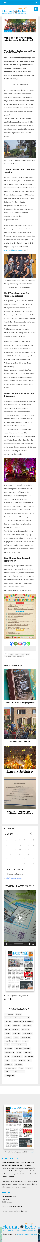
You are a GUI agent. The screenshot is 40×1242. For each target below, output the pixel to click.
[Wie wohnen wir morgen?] (20, 723)
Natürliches (27, 1052)
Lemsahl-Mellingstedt (19, 1045)
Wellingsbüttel (9, 1076)
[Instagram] (20, 644)
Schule (14, 1060)
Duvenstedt (16, 1026)
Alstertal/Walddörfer (12, 1018)
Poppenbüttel (29, 1056)
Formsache (25, 1029)
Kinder (17, 1041)
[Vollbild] (33, 944)
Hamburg (8, 1037)
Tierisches (18, 1064)
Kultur (17, 654)
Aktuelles (8, 31)
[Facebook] (12, 644)
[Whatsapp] (28, 644)
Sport (27, 654)
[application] (20, 918)
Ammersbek (25, 1018)
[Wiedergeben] (7, 944)
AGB (35, 1234)
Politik (7, 1056)
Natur (19, 1052)
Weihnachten (19, 1072)
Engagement (27, 1026)
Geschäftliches (27, 1033)
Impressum (19, 1234)
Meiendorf (8, 1049)
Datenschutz (29, 1234)
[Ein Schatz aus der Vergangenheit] (20, 684)
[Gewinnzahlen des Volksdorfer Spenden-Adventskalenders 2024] (20, 757)
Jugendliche (9, 1041)
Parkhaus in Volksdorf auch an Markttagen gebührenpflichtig (20, 812)
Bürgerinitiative (28, 1022)
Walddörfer (9, 1072)
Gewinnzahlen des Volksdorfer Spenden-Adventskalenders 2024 (20, 772)
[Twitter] (24, 644)
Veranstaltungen (10, 656)
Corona (7, 1026)
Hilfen (16, 1037)
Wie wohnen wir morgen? (20, 741)
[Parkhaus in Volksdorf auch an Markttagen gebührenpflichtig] (20, 793)
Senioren (22, 1060)
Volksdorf (20, 656)
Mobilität (27, 1049)
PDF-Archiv (8, 999)
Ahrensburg (9, 1014)
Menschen (18, 1049)
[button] (20, 918)
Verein (21, 1068)
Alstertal (18, 1014)
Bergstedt (17, 1022)
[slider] (18, 943)
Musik (22, 654)
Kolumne (25, 1041)
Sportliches (8, 1064)
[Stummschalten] (29, 944)
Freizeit (11, 654)
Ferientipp (15, 1029)
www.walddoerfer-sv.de (13, 250)
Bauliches (8, 1022)
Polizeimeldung (17, 1056)
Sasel (7, 1060)
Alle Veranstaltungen (14, 878)
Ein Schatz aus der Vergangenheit (20, 703)
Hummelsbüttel (25, 1037)
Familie (7, 1029)
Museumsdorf (9, 1052)
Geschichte (16, 1033)
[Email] (16, 644)
